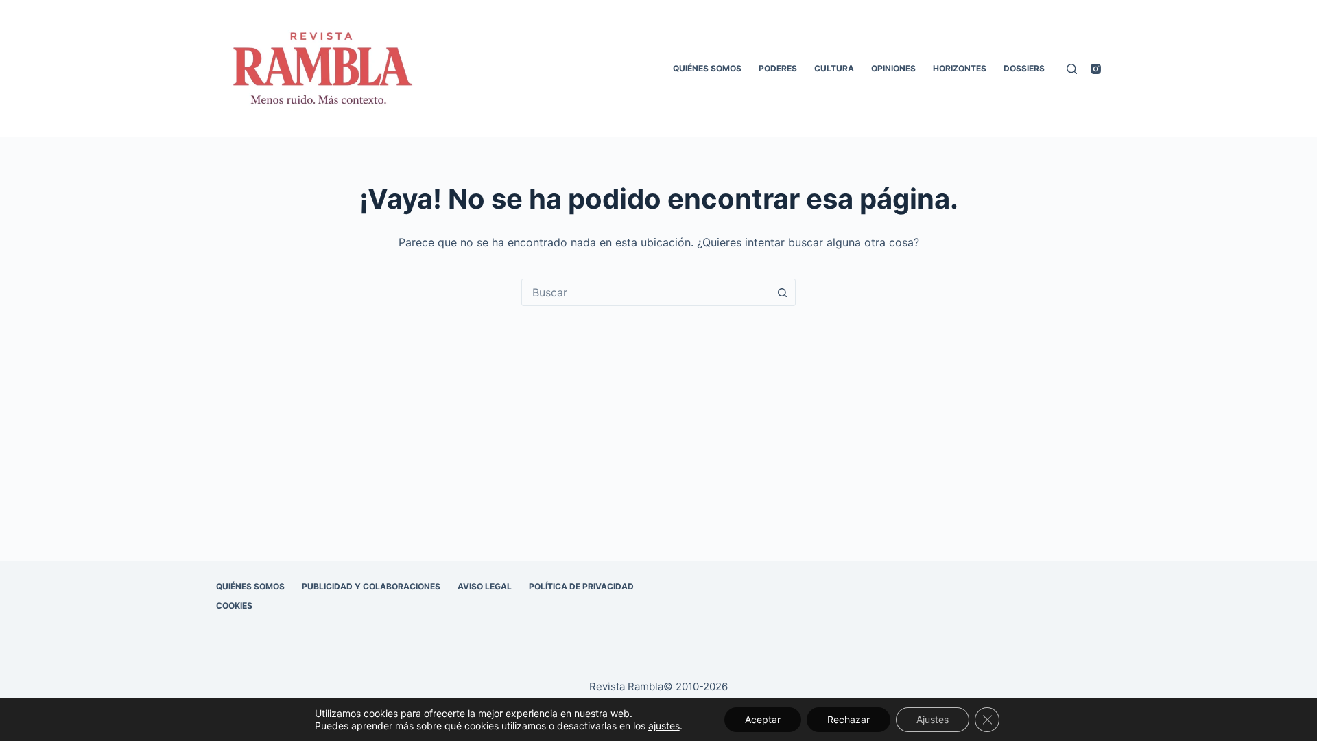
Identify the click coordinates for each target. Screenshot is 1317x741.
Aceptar (763, 719)
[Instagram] (1096, 69)
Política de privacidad (581, 586)
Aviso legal (485, 586)
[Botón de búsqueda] (782, 292)
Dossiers (1024, 68)
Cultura (834, 68)
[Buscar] (1072, 69)
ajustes (664, 725)
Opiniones (893, 68)
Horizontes (959, 68)
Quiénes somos (707, 68)
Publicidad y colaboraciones (371, 586)
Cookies (234, 605)
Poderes (778, 68)
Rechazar (848, 719)
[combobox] (645, 292)
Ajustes (932, 719)
